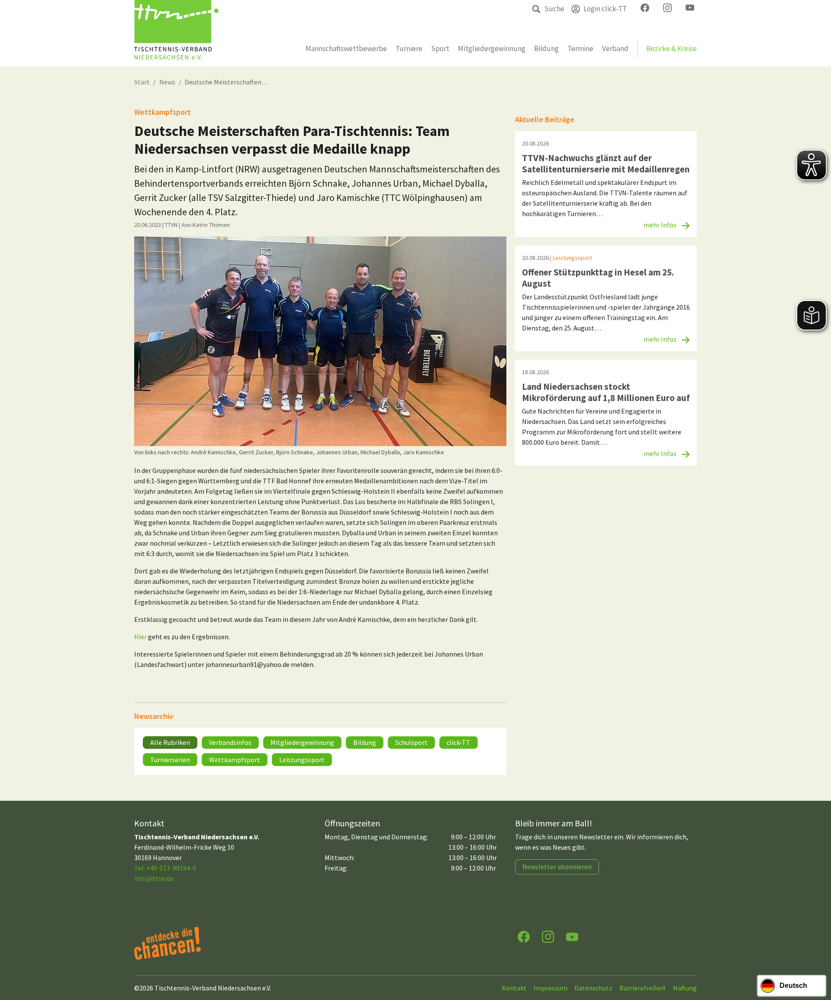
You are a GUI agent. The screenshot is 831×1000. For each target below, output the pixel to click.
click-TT (458, 742)
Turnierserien (170, 759)
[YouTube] (572, 936)
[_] (320, 341)
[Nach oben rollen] (816, 959)
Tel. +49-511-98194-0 (165, 868)
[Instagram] (548, 936)
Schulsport (411, 742)
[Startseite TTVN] (176, 33)
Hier (141, 636)
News (167, 82)
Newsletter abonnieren (557, 866)
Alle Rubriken (170, 742)
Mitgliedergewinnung (302, 742)
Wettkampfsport (234, 759)
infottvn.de (154, 878)
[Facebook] (524, 936)
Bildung (364, 742)
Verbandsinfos (230, 742)
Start (142, 82)
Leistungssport (302, 759)
